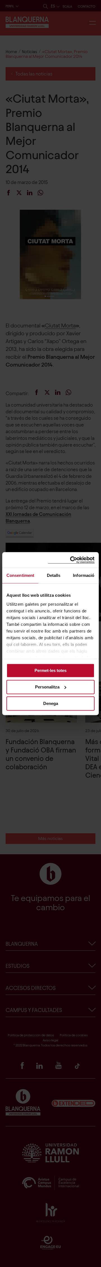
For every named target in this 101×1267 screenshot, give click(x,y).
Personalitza (47, 687)
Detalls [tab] (54, 575)
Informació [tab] (83, 575)
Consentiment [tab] (20, 575)
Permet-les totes (50, 670)
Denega (50, 703)
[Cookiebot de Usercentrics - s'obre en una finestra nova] (71, 560)
